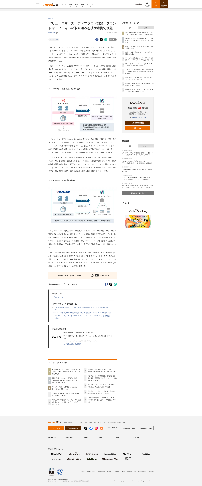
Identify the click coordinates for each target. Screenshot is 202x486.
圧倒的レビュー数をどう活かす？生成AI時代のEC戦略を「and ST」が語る (101, 392)
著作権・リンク (91, 471)
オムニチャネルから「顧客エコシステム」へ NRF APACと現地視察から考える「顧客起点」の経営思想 (137, 162)
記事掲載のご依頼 (146, 428)
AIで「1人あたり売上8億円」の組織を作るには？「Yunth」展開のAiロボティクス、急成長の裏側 (66, 371)
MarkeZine (52, 437)
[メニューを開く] (38, 4)
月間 (145, 28)
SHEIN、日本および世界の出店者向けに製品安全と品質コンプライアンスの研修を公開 (82, 313)
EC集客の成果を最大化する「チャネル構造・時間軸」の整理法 (65, 394)
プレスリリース (58, 297)
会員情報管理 (101, 471)
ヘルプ (83, 471)
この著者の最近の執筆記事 (72, 344)
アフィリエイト (53, 39)
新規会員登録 (138, 123)
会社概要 (117, 471)
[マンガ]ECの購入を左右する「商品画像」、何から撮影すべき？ (64, 388)
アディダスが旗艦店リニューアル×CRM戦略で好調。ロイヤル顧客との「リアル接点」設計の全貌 (66, 402)
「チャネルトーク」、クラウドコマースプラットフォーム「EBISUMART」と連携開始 (81, 316)
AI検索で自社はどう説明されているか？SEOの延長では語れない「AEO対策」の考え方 (102, 400)
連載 (76, 4)
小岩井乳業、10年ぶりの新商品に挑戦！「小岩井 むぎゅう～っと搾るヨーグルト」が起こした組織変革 (66, 380)
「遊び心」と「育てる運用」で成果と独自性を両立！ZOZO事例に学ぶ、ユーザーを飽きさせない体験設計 (102, 378)
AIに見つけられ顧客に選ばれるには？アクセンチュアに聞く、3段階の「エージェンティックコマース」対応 (137, 186)
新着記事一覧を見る (137, 193)
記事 (70, 4)
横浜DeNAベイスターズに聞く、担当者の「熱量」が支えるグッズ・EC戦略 (101, 386)
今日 (130, 28)
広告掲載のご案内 (129, 428)
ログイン (138, 128)
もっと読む (55, 318)
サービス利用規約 (127, 471)
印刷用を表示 (55, 284)
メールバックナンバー (139, 117)
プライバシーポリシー (140, 471)
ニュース (63, 4)
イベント (90, 4)
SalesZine (68, 437)
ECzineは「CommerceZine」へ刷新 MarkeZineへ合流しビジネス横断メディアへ (102, 370)
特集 (82, 4)
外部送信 (151, 471)
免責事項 (109, 471)
